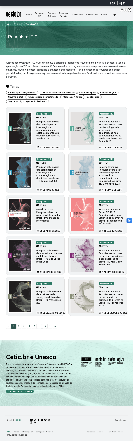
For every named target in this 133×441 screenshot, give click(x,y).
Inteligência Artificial (72, 97)
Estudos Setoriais (52, 14)
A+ (122, 10)
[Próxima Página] (49, 326)
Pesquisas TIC (39, 14)
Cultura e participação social (22, 92)
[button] (115, 15)
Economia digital (87, 92)
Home (29, 14)
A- (126, 10)
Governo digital (15, 97)
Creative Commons (116, 432)
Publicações (77, 14)
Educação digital (108, 92)
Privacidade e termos (95, 432)
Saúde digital (93, 97)
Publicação (18, 24)
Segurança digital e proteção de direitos (27, 101)
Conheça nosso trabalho (20, 391)
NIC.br (18, 420)
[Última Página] (55, 326)
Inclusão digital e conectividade (43, 97)
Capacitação (92, 14)
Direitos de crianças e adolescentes (58, 92)
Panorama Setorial (63, 14)
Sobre (104, 14)
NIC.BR (9, 432)
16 (44, 326)
